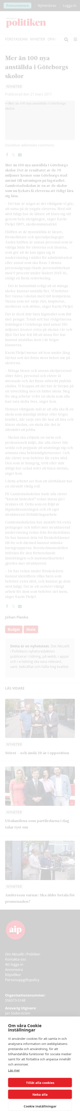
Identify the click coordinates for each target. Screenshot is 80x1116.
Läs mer (14, 1070)
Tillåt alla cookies (40, 1082)
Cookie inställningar (40, 1106)
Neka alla (40, 1094)
